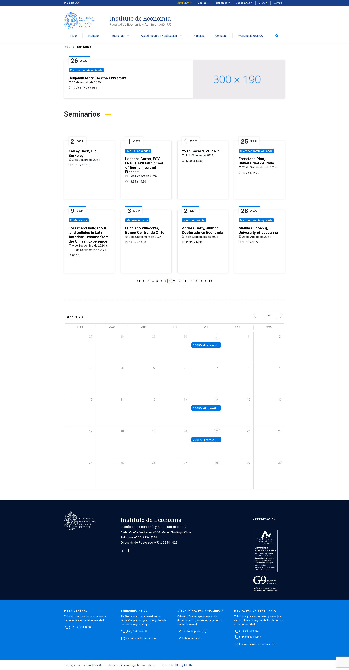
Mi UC (262, 2)
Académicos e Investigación (161, 35)
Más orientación (192, 638)
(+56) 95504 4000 (80, 627)
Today (268, 315)
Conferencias (78, 220)
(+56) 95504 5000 (137, 630)
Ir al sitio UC (71, 2)
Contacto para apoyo (195, 630)
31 (217, 336)
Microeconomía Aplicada (86, 70)
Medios (203, 2)
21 (217, 431)
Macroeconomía (137, 220)
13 (195, 281)
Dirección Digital (129, 665)
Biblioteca (221, 2)
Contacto (221, 35)
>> (210, 281)
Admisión (183, 2)
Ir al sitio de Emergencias (141, 638)
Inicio (73, 35)
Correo (279, 2)
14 (200, 281)
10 (178, 281)
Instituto (93, 35)
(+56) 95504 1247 (250, 636)
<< (138, 281)
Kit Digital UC (183, 665)
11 (184, 281)
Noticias (198, 35)
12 (190, 281)
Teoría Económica (138, 151)
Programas (119, 35)
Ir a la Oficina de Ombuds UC (256, 644)
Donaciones (243, 2)
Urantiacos (93, 665)
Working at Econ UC (250, 35)
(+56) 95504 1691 (250, 630)
